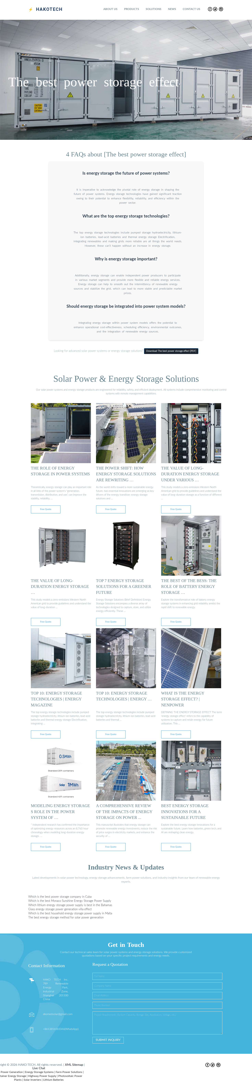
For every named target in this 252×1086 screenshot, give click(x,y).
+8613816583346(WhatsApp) (61, 1029)
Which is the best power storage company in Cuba (60, 896)
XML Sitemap (74, 1064)
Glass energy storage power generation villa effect (60, 909)
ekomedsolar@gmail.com (58, 1014)
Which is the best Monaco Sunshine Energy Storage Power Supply (69, 900)
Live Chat (38, 1068)
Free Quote (45, 509)
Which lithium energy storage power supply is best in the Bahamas (70, 904)
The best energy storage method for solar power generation (66, 917)
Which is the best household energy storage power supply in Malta (70, 913)
